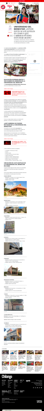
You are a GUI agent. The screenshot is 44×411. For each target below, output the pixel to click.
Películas (21, 381)
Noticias (4, 380)
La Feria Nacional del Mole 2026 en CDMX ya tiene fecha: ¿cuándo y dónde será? (21, 357)
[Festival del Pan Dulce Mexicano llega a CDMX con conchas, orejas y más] (5, 363)
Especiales (16, 390)
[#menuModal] (7, 3)
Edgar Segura (10, 28)
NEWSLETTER (13, 3)
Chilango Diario (22, 391)
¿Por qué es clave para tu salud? (19, 143)
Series (21, 382)
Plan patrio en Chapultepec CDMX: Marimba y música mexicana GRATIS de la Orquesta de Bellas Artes (30, 369)
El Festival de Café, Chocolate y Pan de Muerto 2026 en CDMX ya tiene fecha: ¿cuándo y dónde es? (38, 357)
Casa (2, 394)
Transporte (3, 381)
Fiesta (15, 388)
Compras (9, 383)
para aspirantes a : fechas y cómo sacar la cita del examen (19, 93)
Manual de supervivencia (5, 391)
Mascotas (9, 387)
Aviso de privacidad (39, 385)
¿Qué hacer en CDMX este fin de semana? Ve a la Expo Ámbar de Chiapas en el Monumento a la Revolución (38, 369)
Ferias (9, 384)
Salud (3, 385)
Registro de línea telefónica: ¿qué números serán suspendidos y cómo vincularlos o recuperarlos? (5, 357)
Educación (10, 32)
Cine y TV (22, 380)
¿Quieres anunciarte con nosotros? (36, 382)
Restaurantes (16, 382)
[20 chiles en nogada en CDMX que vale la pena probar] (22, 363)
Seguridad (3, 383)
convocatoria (18, 128)
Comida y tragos (16, 381)
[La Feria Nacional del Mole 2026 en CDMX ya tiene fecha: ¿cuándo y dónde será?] (22, 352)
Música (9, 381)
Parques (9, 385)
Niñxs (9, 386)
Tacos (15, 383)
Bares (15, 384)
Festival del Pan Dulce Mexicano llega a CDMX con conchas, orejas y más (5, 368)
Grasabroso (16, 385)
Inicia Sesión (36, 3)
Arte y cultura (10, 382)
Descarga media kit (39, 380)
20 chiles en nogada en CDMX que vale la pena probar (21, 367)
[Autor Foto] (10, 27)
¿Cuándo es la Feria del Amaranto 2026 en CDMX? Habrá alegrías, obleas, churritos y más (13, 368)
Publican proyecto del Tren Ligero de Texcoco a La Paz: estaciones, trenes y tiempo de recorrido (13, 357)
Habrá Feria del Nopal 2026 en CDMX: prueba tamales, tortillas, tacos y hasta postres (30, 357)
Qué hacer (10, 380)
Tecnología (3, 384)
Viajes (9, 390)
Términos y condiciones (38, 384)
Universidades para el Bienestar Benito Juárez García (15, 84)
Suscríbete (40, 381)
